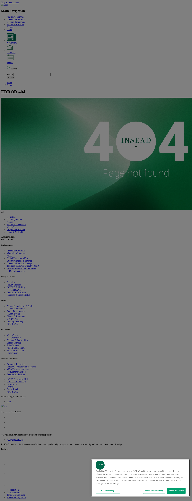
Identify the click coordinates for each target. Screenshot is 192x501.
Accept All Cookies (176, 491)
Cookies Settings (107, 491)
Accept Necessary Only (154, 491)
